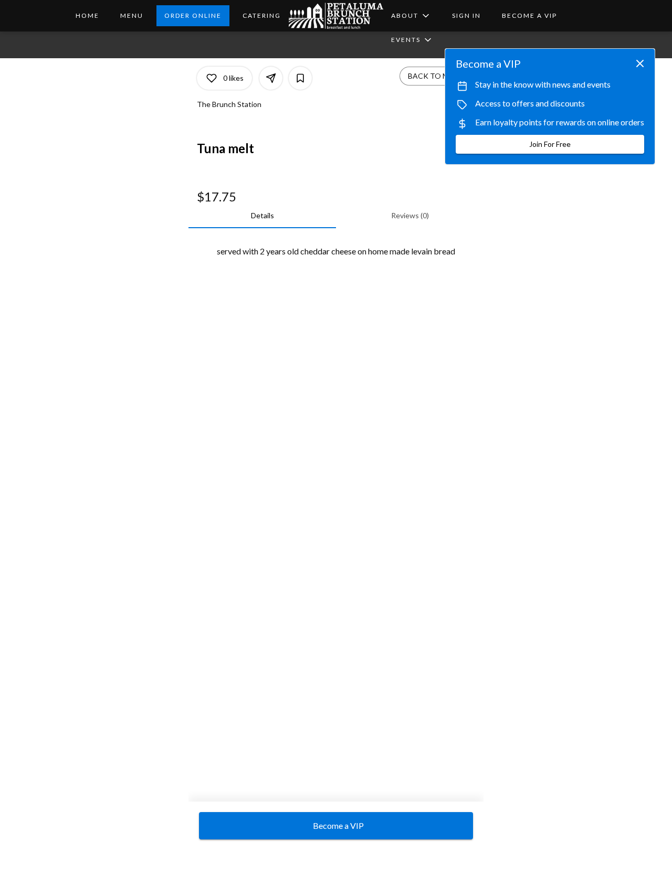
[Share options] (270, 78)
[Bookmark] (300, 78)
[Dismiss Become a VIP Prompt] (640, 63)
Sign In (466, 15)
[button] (411, 15)
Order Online (193, 15)
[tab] (262, 215)
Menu (131, 15)
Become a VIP (529, 15)
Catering (262, 15)
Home (87, 15)
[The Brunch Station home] (336, 16)
